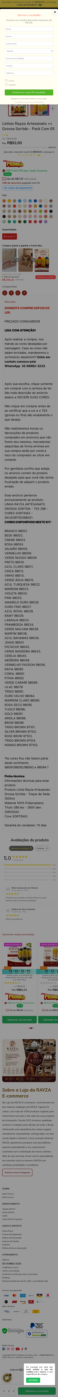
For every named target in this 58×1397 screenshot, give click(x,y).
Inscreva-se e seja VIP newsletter (29, 92)
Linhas (11, 81)
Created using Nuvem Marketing (29, 102)
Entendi (33, 1380)
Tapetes (12, 85)
